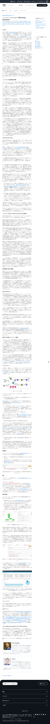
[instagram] (39, 714)
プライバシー (5, 718)
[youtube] (43, 714)
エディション (23, 10)
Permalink (27, 23)
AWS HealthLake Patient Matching (14, 622)
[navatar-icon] (47, 1)
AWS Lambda (19, 428)
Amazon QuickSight (22, 562)
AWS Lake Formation (16, 402)
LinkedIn (38, 44)
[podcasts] (45, 714)
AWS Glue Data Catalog (21, 415)
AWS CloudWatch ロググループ (22, 500)
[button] (48, 1)
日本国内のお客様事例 (40, 27)
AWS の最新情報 (39, 22)
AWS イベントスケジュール (41, 23)
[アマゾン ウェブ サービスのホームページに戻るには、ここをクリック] (4, 5)
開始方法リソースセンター (41, 20)
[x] (33, 714)
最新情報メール (40, 46)
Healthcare (10, 675)
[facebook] (35, 714)
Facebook (38, 42)
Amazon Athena (5, 401)
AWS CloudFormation (23, 453)
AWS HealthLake (23, 36)
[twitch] (41, 714)
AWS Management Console (21, 184)
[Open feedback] (49, 362)
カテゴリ (16, 10)
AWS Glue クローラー (26, 414)
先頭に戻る (24, 710)
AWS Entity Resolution (13, 32)
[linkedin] (37, 714)
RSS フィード (39, 48)
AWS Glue (18, 148)
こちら (29, 638)
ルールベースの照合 (16, 433)
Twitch (38, 45)
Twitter (38, 41)
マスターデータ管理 (8, 361)
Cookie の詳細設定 (17, 718)
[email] (33, 717)
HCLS (6, 675)
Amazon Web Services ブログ (8, 15)
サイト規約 (11, 718)
